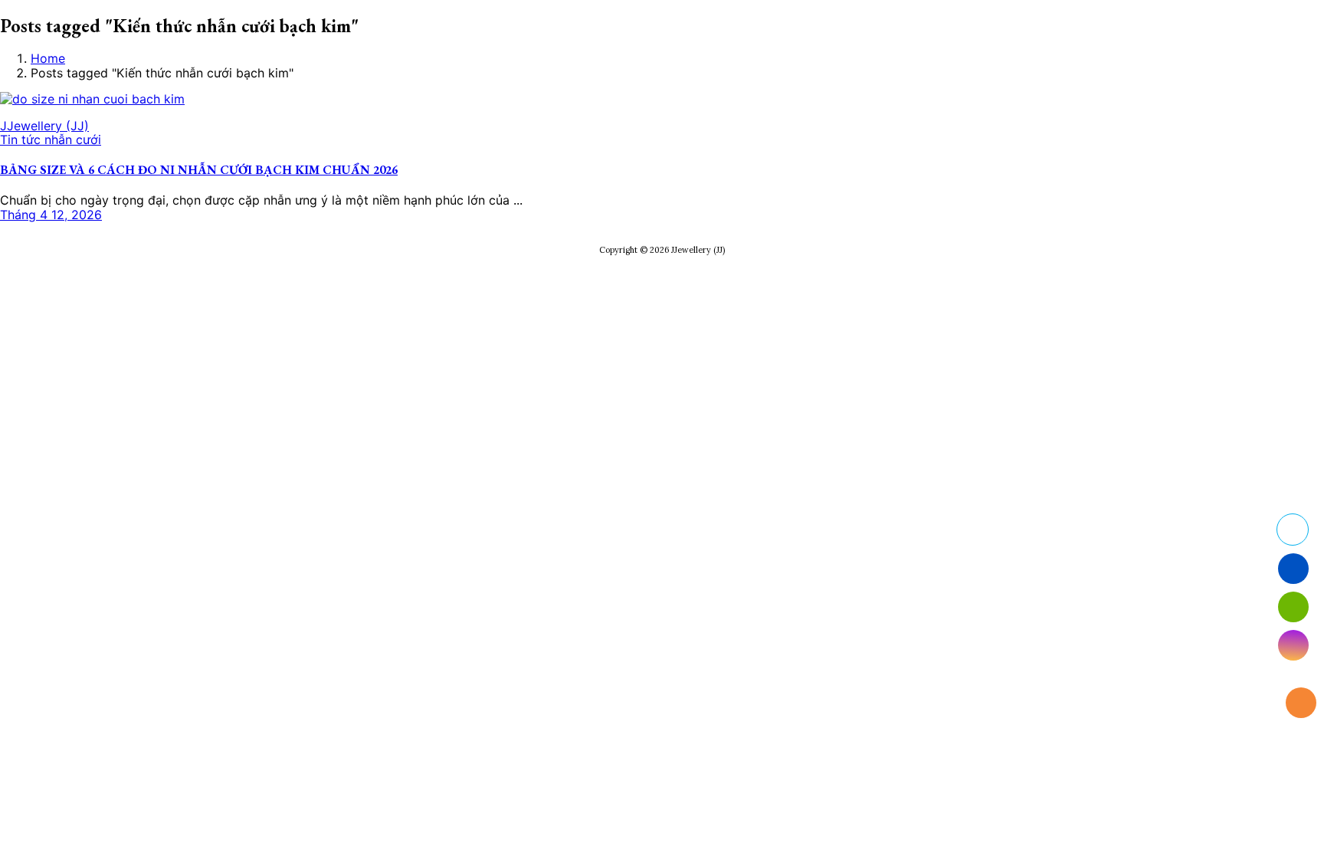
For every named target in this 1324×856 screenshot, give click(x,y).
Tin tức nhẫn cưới (50, 139)
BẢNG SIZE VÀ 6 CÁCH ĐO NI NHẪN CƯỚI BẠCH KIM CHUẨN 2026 (199, 170)
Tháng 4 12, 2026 (51, 214)
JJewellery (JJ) (44, 125)
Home (48, 58)
